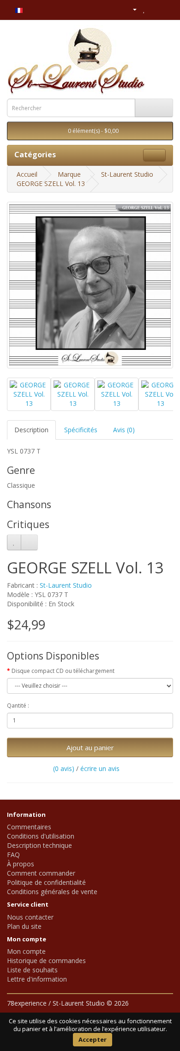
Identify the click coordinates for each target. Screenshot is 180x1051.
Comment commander (41, 873)
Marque (69, 174)
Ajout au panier (90, 747)
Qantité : (18, 705)
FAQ (13, 854)
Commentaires (29, 826)
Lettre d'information (37, 979)
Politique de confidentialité (46, 882)
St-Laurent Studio (127, 174)
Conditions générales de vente (52, 891)
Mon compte (26, 951)
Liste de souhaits (32, 969)
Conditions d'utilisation (40, 836)
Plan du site (24, 926)
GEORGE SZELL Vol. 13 (51, 183)
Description (31, 429)
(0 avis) (63, 768)
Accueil (27, 174)
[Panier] (154, 9)
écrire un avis (100, 768)
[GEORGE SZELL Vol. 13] (90, 285)
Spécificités (80, 429)
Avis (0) (124, 429)
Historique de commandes (46, 960)
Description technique (39, 845)
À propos (20, 863)
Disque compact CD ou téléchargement (63, 671)
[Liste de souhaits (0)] (144, 9)
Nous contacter (30, 917)
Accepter (92, 1039)
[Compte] (131, 9)
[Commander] (165, 9)
